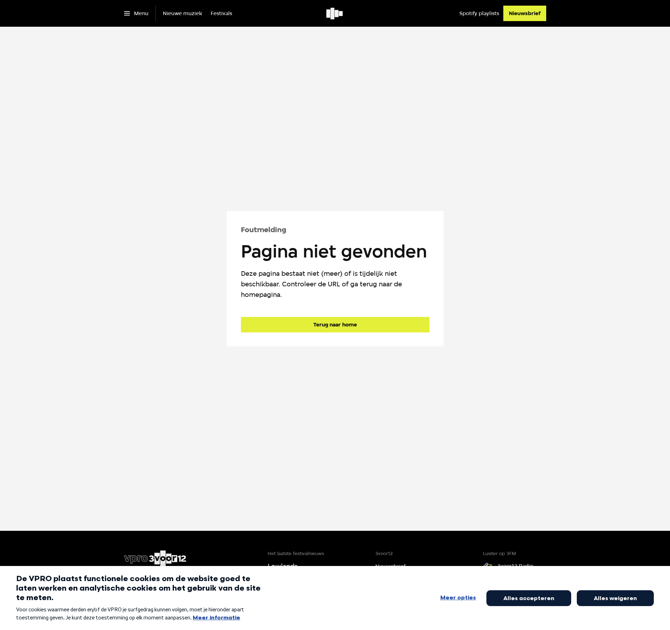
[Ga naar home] (335, 13)
